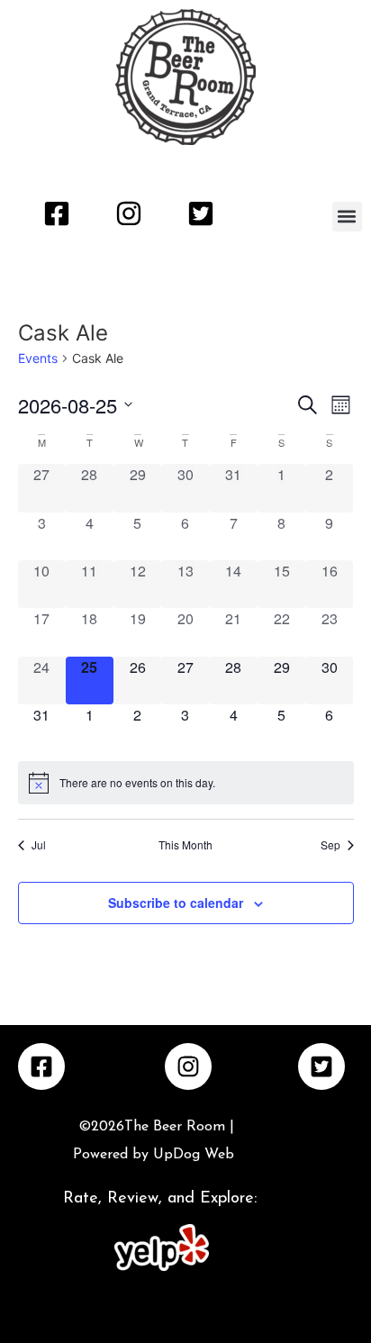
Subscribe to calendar (175, 903)
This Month (185, 845)
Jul (39, 845)
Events (38, 358)
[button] (347, 216)
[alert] (186, 782)
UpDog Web (191, 1155)
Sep (330, 845)
